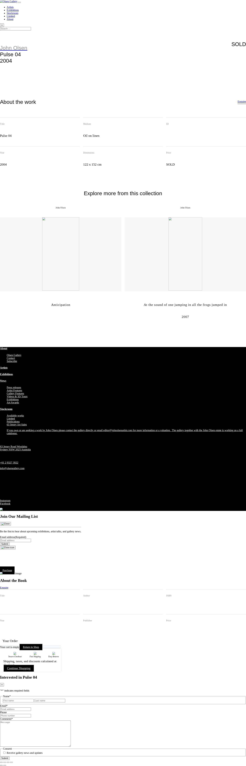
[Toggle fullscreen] (4, 762)
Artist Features (14, 390)
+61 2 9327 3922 (9, 462)
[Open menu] (19, 2)
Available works (15, 415)
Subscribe (12, 361)
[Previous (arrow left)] (1, 765)
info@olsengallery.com (12, 468)
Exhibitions (13, 10)
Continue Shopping (18, 668)
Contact (11, 358)
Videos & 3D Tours (17, 396)
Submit (4, 544)
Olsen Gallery (14, 355)
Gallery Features (15, 393)
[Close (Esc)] (11, 762)
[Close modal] (8, 547)
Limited (11, 16)
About (10, 19)
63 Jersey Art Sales (17, 424)
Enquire (242, 101)
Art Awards (13, 402)
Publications (13, 421)
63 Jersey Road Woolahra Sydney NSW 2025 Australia (15, 448)
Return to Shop (31, 647)
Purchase (7, 570)
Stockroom (12, 13)
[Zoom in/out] (1, 762)
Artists (10, 7)
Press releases (14, 387)
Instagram (5, 500)
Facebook (5, 503)
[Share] (8, 762)
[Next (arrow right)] (4, 765)
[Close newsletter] (5, 524)
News (3, 380)
